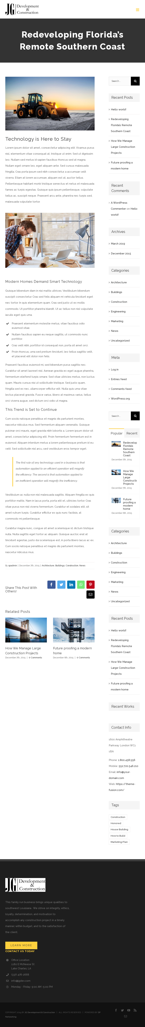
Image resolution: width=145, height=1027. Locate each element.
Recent (131, 433)
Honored (116, 823)
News (82, 565)
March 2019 (118, 243)
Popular (117, 433)
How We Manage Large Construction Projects (123, 146)
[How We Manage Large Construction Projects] (116, 472)
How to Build (118, 835)
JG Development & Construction (40, 1012)
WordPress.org (120, 398)
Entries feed (119, 379)
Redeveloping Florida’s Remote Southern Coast (121, 125)
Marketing (117, 321)
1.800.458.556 (126, 760)
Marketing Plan (119, 841)
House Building (119, 829)
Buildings (60, 565)
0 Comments (35, 657)
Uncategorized (120, 340)
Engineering (118, 311)
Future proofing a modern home (129, 504)
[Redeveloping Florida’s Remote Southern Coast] (116, 444)
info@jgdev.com (20, 980)
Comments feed (121, 389)
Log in (114, 369)
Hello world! (118, 109)
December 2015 (121, 253)
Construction (72, 565)
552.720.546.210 (128, 766)
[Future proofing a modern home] (116, 500)
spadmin (12, 565)
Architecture (48, 565)
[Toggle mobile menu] (138, 10)
